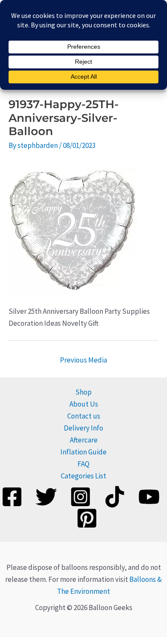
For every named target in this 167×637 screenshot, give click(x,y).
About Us (83, 404)
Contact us (83, 416)
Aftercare (84, 440)
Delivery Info (83, 428)
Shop (83, 392)
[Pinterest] (87, 518)
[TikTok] (114, 496)
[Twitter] (46, 496)
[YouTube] (149, 496)
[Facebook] (12, 496)
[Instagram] (80, 496)
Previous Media (83, 360)
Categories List (83, 476)
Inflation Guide (83, 452)
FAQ (83, 464)
